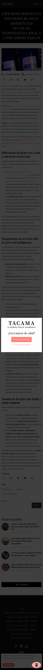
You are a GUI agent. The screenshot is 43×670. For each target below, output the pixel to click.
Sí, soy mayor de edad (21, 339)
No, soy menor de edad (21, 345)
